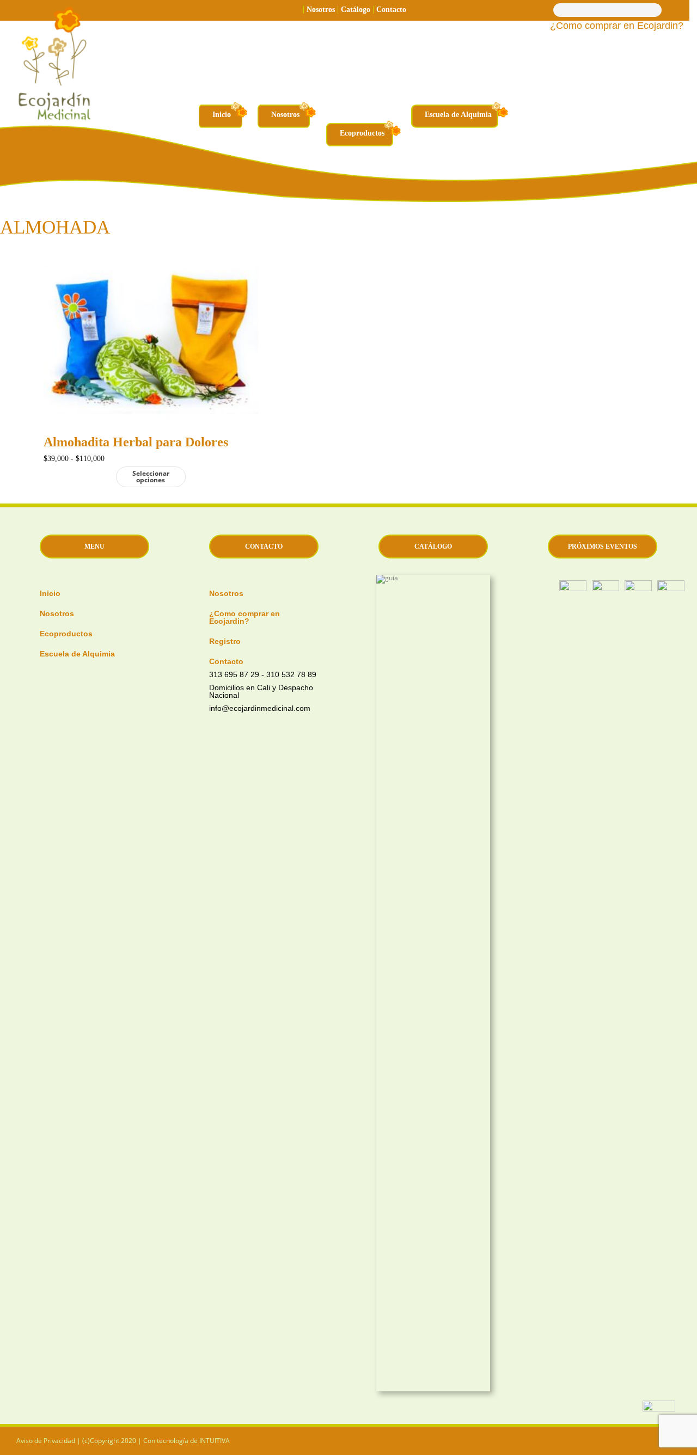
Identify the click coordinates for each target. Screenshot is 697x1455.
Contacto (391, 9)
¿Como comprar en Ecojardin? (616, 26)
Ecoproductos (362, 133)
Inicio (221, 114)
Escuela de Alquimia (458, 114)
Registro (225, 641)
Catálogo (355, 9)
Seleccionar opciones (150, 476)
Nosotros (321, 9)
